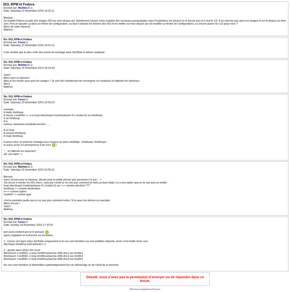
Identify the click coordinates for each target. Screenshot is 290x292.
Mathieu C (24, 7)
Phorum (156, 289)
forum (137, 289)
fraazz (22, 42)
